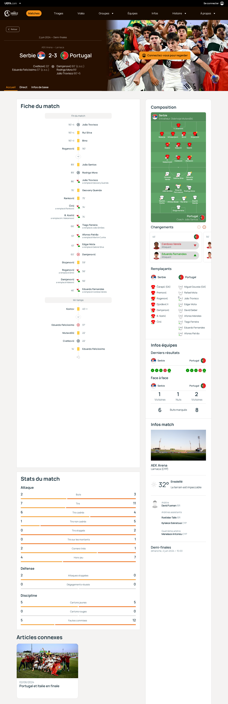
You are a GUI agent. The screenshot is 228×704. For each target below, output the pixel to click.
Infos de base (40, 87)
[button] (106, 13)
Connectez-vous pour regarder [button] (167, 55)
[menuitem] (37, 13)
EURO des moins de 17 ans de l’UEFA (11, 13)
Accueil (11, 87)
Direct (23, 87)
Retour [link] (14, 29)
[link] (34, 13)
